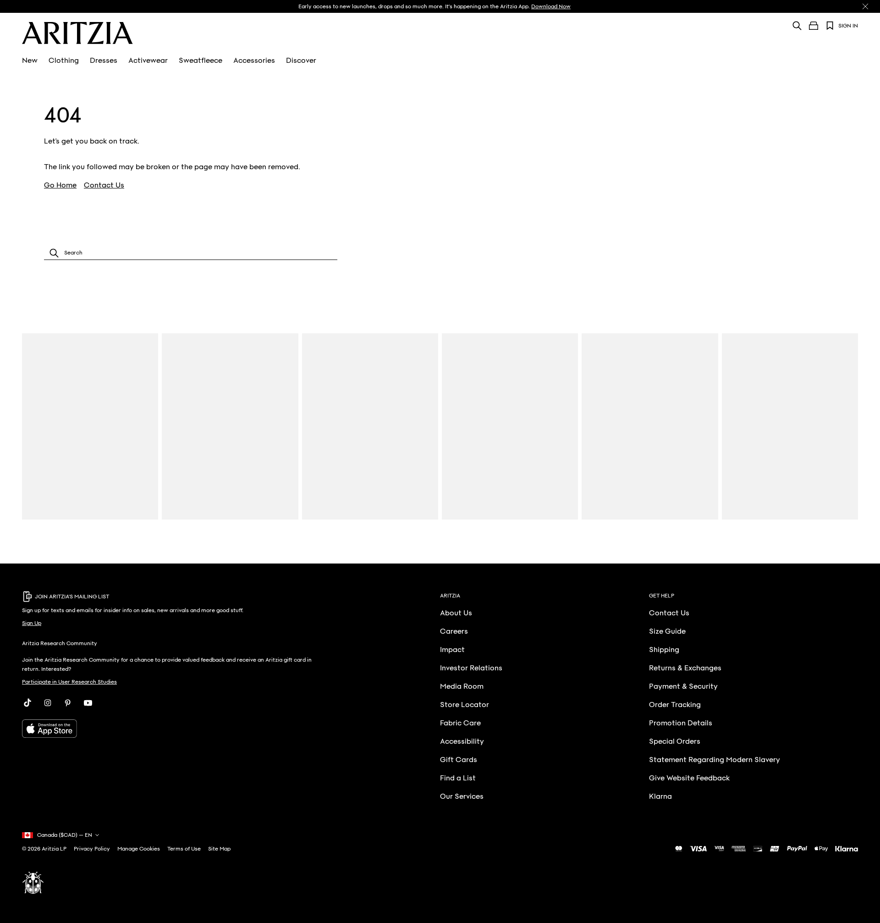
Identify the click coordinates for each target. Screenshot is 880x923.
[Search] (797, 25)
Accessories (254, 60)
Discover (301, 60)
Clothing (64, 60)
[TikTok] (27, 702)
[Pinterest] (67, 702)
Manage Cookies (138, 848)
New (30, 60)
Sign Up (31, 623)
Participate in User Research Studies (69, 682)
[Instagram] (47, 702)
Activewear (148, 60)
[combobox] (190, 253)
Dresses (103, 60)
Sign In (848, 25)
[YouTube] (88, 702)
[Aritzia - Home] (77, 33)
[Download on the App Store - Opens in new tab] (168, 728)
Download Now (551, 6)
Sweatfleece (200, 60)
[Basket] (813, 26)
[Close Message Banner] (865, 6)
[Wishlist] (830, 26)
